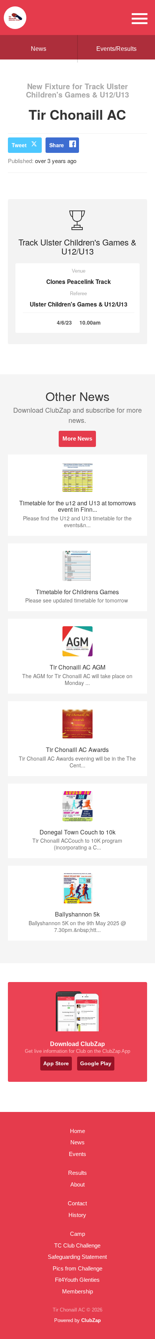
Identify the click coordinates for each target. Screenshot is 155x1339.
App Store (56, 1063)
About (77, 1184)
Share (56, 145)
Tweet (19, 145)
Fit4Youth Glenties (77, 1279)
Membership (77, 1291)
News (38, 49)
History (77, 1215)
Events (77, 1154)
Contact (77, 1203)
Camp (77, 1234)
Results (77, 1173)
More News (77, 438)
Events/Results (116, 49)
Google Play (95, 1063)
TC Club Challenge (77, 1245)
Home (77, 1131)
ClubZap (91, 1320)
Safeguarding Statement (77, 1257)
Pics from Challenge (77, 1268)
